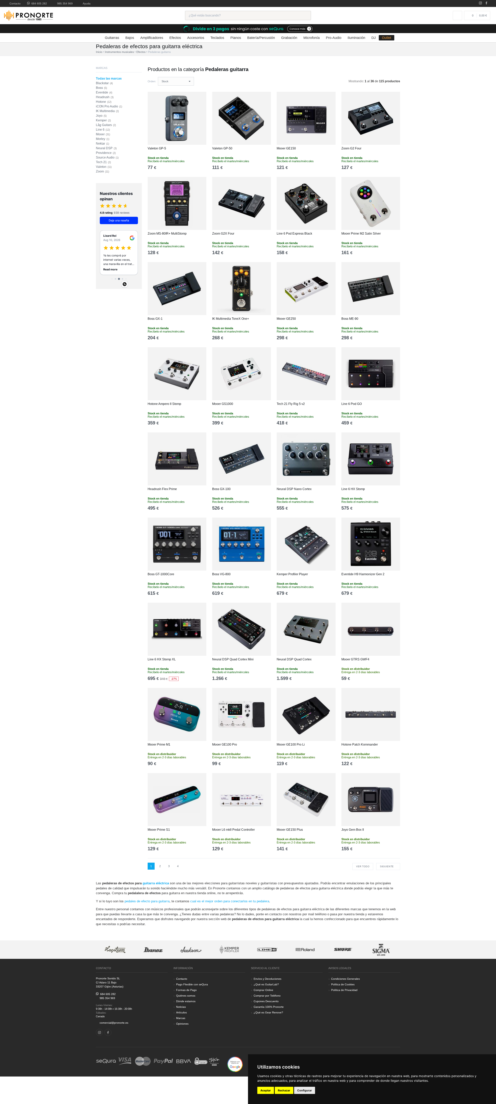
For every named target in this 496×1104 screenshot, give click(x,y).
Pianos (235, 38)
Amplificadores (151, 38)
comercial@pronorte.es (114, 1022)
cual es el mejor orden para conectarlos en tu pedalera (229, 901)
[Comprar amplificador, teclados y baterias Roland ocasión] (267, 949)
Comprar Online (263, 990)
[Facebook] (486, 3)
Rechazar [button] (284, 1090)
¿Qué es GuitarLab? (266, 984)
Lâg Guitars (106, 125)
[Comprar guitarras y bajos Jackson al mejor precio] (153, 949)
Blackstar (104, 83)
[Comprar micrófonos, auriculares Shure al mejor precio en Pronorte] (305, 949)
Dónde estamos (185, 1001)
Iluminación (356, 38)
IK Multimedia (107, 111)
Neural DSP (106, 148)
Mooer (103, 134)
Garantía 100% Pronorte (269, 1006)
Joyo (101, 115)
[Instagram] (480, 3)
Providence (106, 152)
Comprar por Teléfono (267, 995)
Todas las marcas (109, 78)
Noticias (181, 1006)
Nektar (102, 143)
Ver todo (362, 866)
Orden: (152, 81)
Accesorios (195, 38)
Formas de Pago (186, 990)
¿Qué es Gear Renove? (268, 1012)
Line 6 (103, 129)
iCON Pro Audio (109, 106)
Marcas (180, 1018)
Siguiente (387, 866)
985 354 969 (64, 3)
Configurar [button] (304, 1090)
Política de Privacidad (344, 990)
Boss (101, 87)
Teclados (217, 38)
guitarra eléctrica (156, 883)
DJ (373, 38)
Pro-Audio (333, 38)
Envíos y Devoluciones (267, 978)
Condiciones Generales (345, 978)
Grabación (289, 38)
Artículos (181, 1012)
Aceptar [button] (265, 1090)
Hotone (103, 101)
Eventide (104, 92)
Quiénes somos (185, 995)
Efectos (175, 38)
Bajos (129, 38)
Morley (102, 139)
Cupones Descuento (266, 1001)
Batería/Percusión (261, 38)
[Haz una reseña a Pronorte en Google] (235, 1063)
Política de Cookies (343, 984)
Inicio (99, 51)
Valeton (104, 166)
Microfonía (311, 38)
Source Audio (107, 157)
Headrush (105, 97)
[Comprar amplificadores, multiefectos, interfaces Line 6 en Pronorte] (229, 949)
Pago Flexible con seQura (192, 984)
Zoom (102, 171)
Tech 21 (103, 162)
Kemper (103, 120)
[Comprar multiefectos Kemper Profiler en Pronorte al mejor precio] (191, 949)
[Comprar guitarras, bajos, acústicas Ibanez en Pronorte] (115, 949)
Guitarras (112, 38)
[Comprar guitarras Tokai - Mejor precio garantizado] (381, 949)
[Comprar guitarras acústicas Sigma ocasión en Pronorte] (343, 949)
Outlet (386, 38)
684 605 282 (38, 3)
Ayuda (85, 3)
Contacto (14, 3)
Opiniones (182, 1023)
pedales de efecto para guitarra (147, 901)
